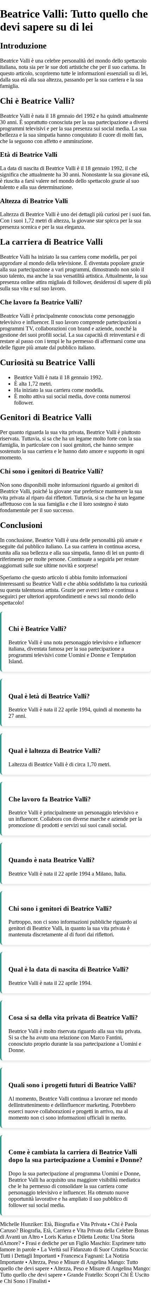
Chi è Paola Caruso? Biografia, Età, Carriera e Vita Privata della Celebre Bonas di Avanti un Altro (74, 1230)
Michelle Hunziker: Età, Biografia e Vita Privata (53, 1224)
